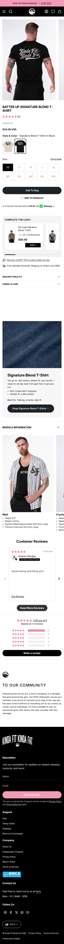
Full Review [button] (17, 596)
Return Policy (8, 861)
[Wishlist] (53, 11)
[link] (11, 236)
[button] (9, 116)
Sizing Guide (8, 823)
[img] (18, 551)
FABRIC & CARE (10, 284)
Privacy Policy (55, 801)
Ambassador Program (12, 852)
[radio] (8, 146)
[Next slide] (59, 578)
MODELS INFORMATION (16, 427)
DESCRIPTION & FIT (12, 277)
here (38, 891)
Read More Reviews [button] (32, 608)
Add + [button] (33, 245)
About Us (6, 846)
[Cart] (59, 11)
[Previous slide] (4, 578)
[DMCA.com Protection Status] (11, 876)
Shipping (6, 828)
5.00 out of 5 (40, 620)
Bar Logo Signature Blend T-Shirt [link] (27, 229)
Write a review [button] (32, 653)
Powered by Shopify (11, 938)
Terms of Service (13, 804)
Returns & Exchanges (12, 833)
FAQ (4, 818)
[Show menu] (4, 11)
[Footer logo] (21, 741)
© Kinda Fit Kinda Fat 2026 (14, 933)
